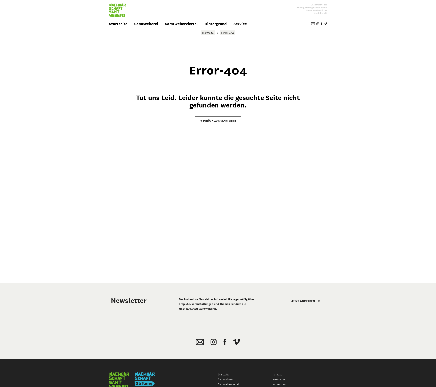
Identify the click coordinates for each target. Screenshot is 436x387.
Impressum (279, 384)
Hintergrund (216, 23)
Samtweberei (146, 23)
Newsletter (278, 379)
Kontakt (277, 374)
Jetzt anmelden (305, 301)
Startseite (118, 23)
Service (240, 23)
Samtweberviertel (181, 23)
